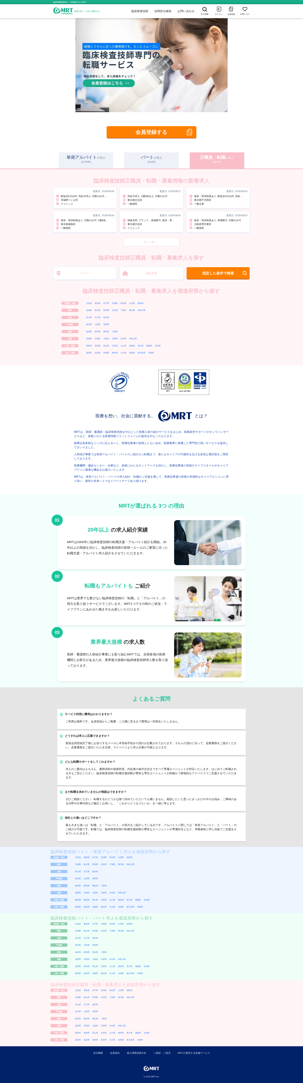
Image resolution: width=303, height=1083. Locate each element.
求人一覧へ (150, 242)
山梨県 (97, 324)
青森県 (97, 303)
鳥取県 (89, 346)
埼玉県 (115, 310)
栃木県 (97, 310)
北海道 (89, 303)
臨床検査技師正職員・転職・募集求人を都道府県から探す (151, 291)
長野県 (106, 324)
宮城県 (115, 303)
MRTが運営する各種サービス (194, 1053)
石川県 (97, 317)
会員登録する (151, 132)
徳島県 (132, 346)
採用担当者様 (162, 11)
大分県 (123, 353)
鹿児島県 (141, 353)
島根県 (97, 346)
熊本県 (115, 353)
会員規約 (115, 1053)
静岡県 (97, 331)
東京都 (132, 310)
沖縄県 (151, 353)
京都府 (97, 338)
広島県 (115, 346)
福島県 (140, 303)
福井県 (106, 317)
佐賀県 (97, 353)
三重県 (115, 331)
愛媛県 (149, 346)
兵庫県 (115, 338)
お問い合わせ (186, 11)
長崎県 (106, 353)
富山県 (89, 317)
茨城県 (89, 310)
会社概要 (98, 1053)
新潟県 (89, 324)
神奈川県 (141, 310)
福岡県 (89, 353)
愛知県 (106, 331)
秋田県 (123, 303)
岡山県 (106, 346)
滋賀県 (89, 338)
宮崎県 (132, 353)
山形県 (132, 303)
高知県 (158, 346)
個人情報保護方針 (136, 1053)
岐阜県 (89, 331)
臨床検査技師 (139, 11)
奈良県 (123, 338)
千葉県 (123, 310)
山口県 (123, 346)
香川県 (140, 346)
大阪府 (106, 338)
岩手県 (106, 303)
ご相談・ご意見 (162, 1053)
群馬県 (106, 310)
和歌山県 (133, 338)
